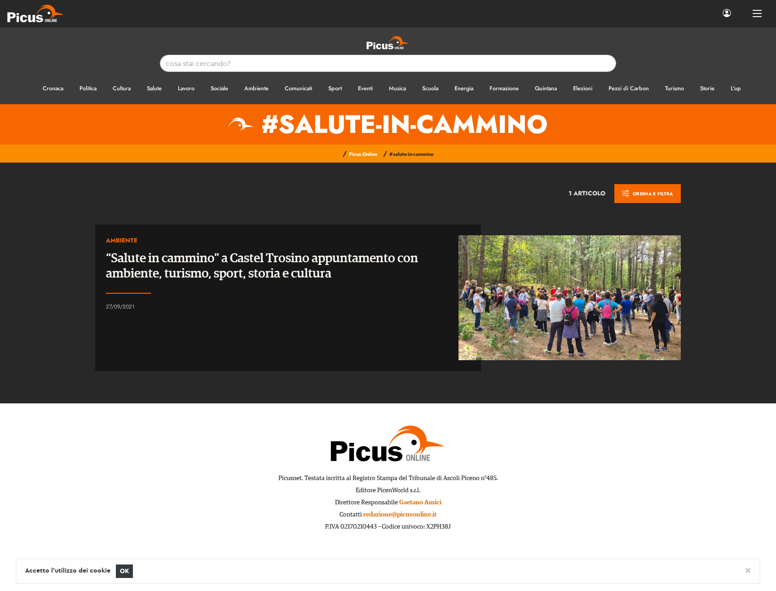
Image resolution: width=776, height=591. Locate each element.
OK (124, 571)
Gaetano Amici (420, 502)
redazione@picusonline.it (399, 515)
